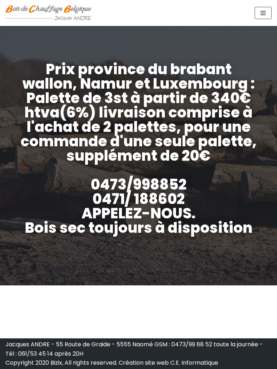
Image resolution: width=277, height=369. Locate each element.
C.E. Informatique (194, 363)
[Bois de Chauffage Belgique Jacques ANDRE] (48, 13)
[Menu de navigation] (263, 13)
